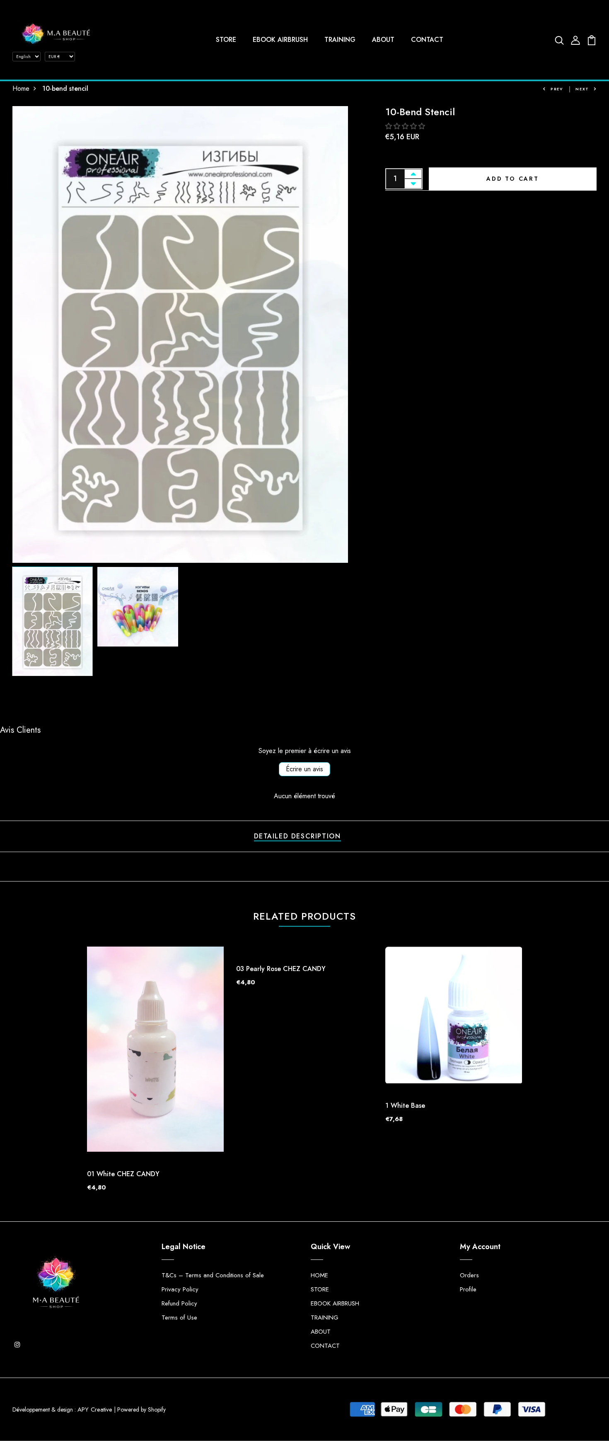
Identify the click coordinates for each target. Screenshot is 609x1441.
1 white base (405, 1105)
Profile (468, 1289)
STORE (226, 39)
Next (582, 89)
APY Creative (94, 1409)
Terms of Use (179, 1317)
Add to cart (512, 178)
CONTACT (427, 39)
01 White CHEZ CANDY (123, 1174)
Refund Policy (179, 1303)
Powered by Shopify (141, 1409)
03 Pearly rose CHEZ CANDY (281, 969)
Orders (469, 1275)
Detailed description (297, 836)
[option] (180, 334)
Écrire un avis (304, 769)
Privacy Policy (180, 1289)
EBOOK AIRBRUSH (280, 39)
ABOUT (383, 39)
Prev (557, 89)
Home (20, 88)
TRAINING (339, 39)
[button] (405, 126)
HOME (319, 1275)
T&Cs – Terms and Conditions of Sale (213, 1275)
